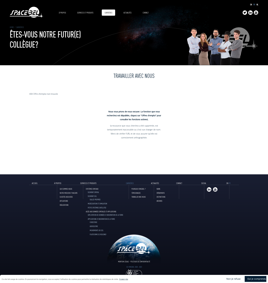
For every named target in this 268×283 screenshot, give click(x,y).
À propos (62, 12)
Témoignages (136, 193)
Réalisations (64, 205)
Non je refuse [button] (233, 278)
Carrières (108, 12)
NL (257, 4)
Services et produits (85, 12)
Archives (159, 201)
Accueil (35, 183)
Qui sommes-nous (66, 188)
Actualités (127, 12)
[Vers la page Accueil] (27, 12)
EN (251, 4)
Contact (146, 12)
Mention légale (123, 261)
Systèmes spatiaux (92, 188)
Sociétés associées (66, 196)
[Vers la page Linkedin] (250, 12)
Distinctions (161, 196)
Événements (161, 193)
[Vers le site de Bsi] (134, 273)
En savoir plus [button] (123, 279)
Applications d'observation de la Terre (101, 219)
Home (12, 27)
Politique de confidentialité (140, 261)
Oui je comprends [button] (256, 278)
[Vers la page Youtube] (256, 12)
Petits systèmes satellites (97, 207)
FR (254, 4)
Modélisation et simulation (97, 203)
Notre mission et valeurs (68, 193)
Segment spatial (93, 192)
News (158, 188)
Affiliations (64, 201)
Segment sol (92, 196)
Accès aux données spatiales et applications (101, 211)
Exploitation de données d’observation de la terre (105, 215)
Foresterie (93, 222)
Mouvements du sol (96, 230)
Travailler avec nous (138, 196)
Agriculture (94, 226)
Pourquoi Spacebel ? (138, 188)
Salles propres (95, 199)
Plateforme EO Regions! (98, 234)
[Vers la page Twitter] (245, 12)
